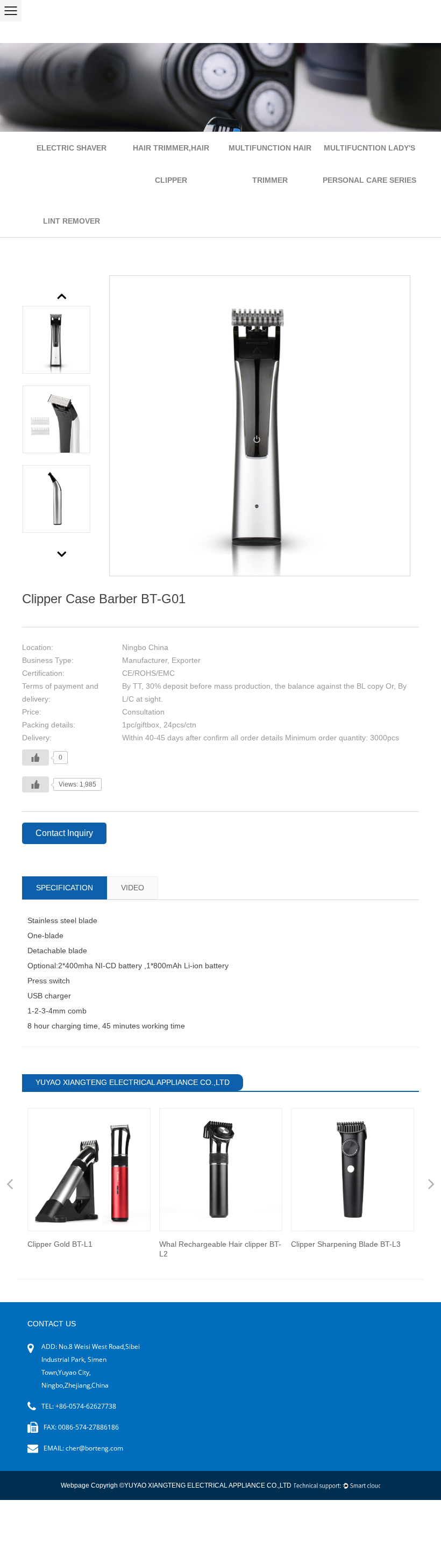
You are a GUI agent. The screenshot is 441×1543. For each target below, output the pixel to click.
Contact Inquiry (64, 833)
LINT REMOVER (71, 221)
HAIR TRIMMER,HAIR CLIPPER (171, 164)
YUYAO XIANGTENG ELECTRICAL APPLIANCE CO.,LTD (207, 1485)
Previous (62, 295)
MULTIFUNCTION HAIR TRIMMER (270, 164)
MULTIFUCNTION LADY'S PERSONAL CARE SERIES (369, 164)
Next (62, 553)
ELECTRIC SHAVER (71, 148)
